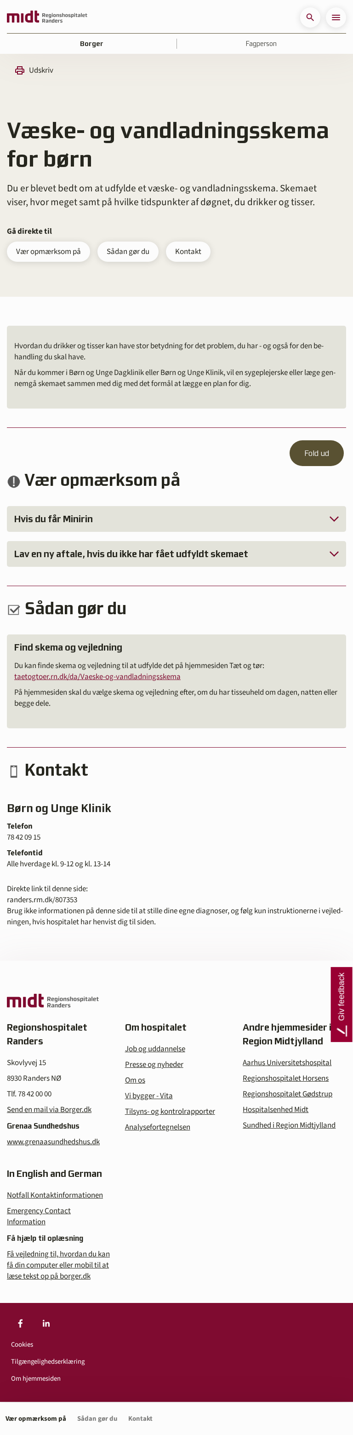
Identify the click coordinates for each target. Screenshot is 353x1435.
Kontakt (188, 251)
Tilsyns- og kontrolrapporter (170, 1111)
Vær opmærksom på (48, 251)
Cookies (22, 1344)
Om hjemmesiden (36, 1378)
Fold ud (316, 453)
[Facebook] (20, 1323)
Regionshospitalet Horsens (286, 1078)
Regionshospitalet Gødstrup (287, 1094)
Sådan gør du (128, 251)
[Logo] (47, 17)
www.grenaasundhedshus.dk (53, 1141)
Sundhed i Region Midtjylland (289, 1125)
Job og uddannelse (155, 1049)
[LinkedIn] (46, 1323)
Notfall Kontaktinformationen (55, 1195)
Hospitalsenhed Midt (275, 1109)
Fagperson (261, 44)
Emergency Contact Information (39, 1216)
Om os (135, 1080)
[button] (310, 17)
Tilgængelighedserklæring (48, 1361)
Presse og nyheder (154, 1064)
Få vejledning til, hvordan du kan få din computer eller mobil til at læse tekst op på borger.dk (58, 1265)
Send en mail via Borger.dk (49, 1109)
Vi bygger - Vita (149, 1095)
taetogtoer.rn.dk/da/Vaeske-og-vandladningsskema (97, 676)
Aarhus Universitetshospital (287, 1062)
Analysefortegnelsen (157, 1127)
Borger (91, 44)
